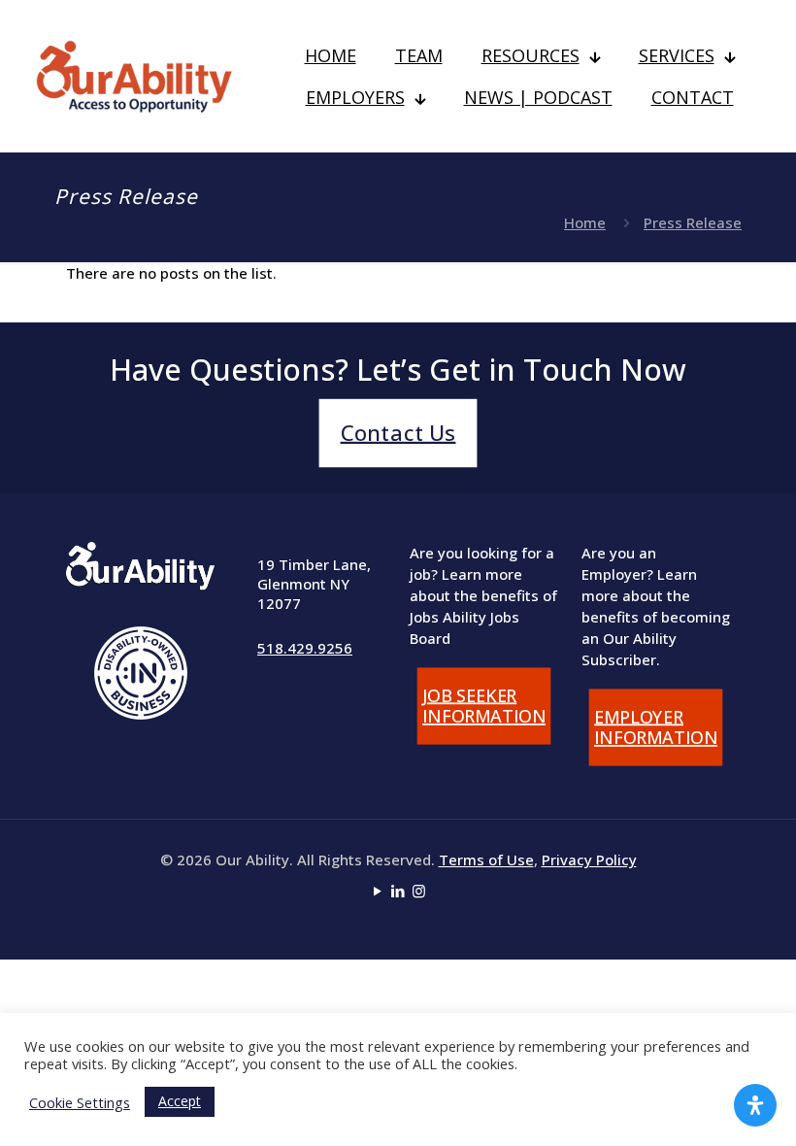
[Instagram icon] (419, 890)
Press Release (693, 222)
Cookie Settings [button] (79, 1102)
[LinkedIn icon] (398, 890)
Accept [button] (179, 1101)
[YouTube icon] (378, 890)
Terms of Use (486, 859)
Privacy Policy (589, 859)
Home (585, 222)
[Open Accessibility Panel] (755, 1105)
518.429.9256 (304, 647)
